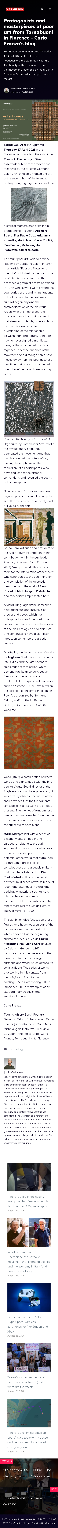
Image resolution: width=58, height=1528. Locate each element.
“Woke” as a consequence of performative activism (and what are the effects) (26, 1382)
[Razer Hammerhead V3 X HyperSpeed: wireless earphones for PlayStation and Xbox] (29, 1309)
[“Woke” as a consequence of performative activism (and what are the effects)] (29, 1369)
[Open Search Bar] (42, 9)
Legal (27, 1523)
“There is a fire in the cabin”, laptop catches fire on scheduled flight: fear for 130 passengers (28, 1201)
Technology (16, 1049)
